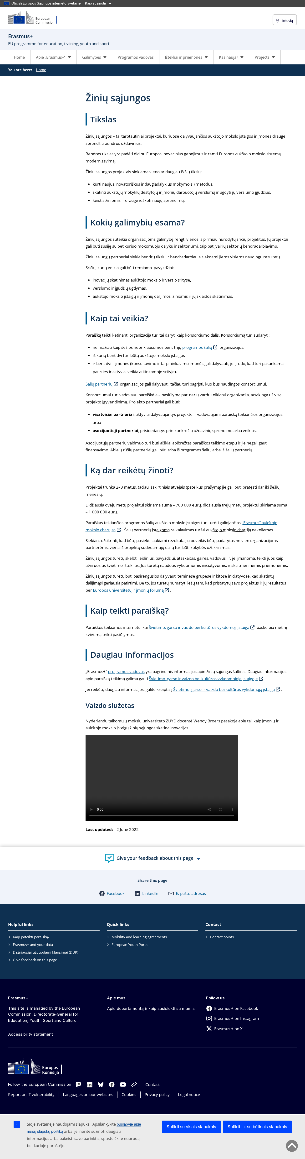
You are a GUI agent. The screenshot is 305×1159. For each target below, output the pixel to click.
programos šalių (197, 347)
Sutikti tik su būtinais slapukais (257, 1126)
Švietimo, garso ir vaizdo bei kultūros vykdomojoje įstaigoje (203, 678)
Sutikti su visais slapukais (191, 1126)
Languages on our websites (88, 1094)
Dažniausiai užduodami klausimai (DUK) (45, 952)
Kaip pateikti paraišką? (31, 937)
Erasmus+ (18, 998)
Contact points (222, 937)
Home (19, 57)
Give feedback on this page (35, 959)
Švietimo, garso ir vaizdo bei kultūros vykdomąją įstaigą (224, 689)
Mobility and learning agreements (139, 937)
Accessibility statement (30, 1034)
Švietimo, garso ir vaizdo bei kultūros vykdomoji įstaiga (199, 627)
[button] (112, 893)
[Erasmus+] (35, 18)
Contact (152, 1084)
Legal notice (189, 1094)
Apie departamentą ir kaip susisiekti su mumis (151, 1008)
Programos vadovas (136, 57)
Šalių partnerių (99, 384)
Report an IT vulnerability (31, 1094)
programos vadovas (126, 671)
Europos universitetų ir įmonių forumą (128, 590)
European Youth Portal (130, 944)
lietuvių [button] (287, 20)
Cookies (129, 1094)
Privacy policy (157, 1094)
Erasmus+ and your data (33, 944)
